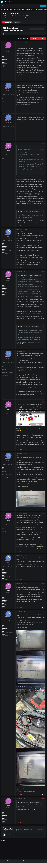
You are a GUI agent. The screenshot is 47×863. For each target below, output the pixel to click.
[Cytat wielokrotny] (17, 79)
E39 (18, 33)
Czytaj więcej (2, 2)
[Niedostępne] (30, 491)
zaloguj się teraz (39, 829)
